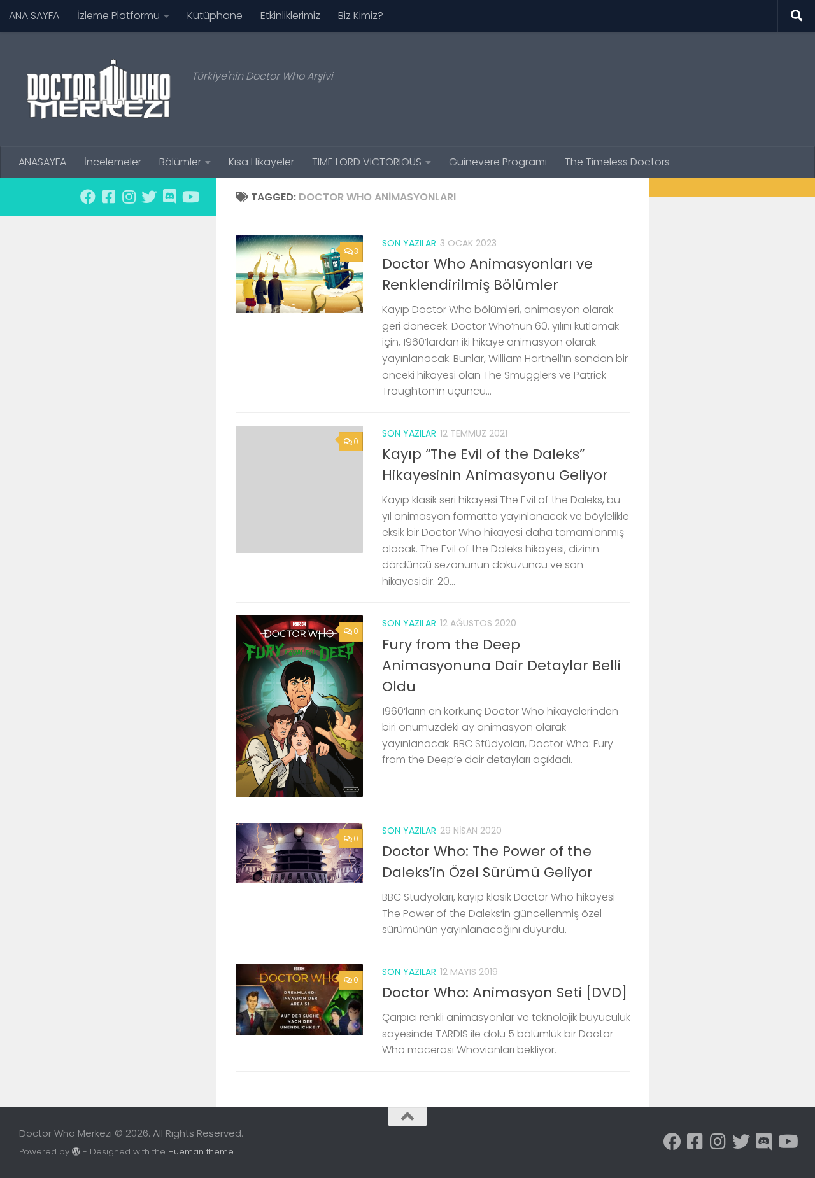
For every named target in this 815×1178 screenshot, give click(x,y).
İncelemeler (112, 162)
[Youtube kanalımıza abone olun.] (189, 196)
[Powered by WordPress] (76, 1151)
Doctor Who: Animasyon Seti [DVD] (504, 992)
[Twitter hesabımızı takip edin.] (149, 196)
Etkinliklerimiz (290, 15)
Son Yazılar (409, 243)
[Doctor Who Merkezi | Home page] (99, 89)
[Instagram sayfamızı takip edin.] (128, 196)
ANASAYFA (42, 162)
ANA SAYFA (34, 15)
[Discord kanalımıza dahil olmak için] (169, 196)
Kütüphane (215, 15)
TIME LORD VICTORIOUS (367, 162)
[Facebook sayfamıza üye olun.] (88, 196)
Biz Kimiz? (360, 15)
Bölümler (180, 162)
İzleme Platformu (118, 15)
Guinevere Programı (498, 162)
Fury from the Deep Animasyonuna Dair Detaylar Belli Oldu (501, 665)
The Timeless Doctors (617, 162)
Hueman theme (201, 1152)
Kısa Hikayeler (261, 162)
